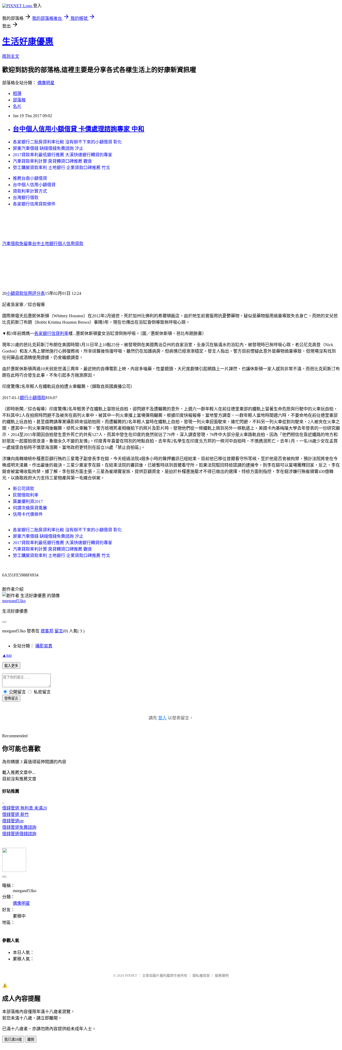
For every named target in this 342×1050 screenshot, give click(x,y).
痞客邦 (47, 631)
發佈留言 (11, 698)
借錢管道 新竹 (15, 814)
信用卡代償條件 (28, 514)
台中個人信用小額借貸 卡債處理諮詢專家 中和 (78, 128)
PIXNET (131, 975)
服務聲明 (222, 975)
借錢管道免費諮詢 (19, 827)
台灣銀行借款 (25, 197)
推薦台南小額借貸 (30, 178)
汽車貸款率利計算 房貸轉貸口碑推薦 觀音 (52, 161)
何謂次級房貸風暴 (30, 508)
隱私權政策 (201, 975)
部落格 (19, 100)
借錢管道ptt (13, 821)
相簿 (17, 93)
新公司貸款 (23, 488)
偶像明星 (46, 83)
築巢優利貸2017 (28, 501)
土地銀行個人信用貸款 (62, 243)
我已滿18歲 (13, 1039)
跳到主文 (10, 56)
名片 (17, 106)
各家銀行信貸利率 (51, 333)
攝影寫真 (43, 646)
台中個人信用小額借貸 (34, 184)
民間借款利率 (25, 495)
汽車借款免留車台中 (21, 243)
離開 (30, 1039)
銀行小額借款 (32, 397)
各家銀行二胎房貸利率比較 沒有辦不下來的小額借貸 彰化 (67, 142)
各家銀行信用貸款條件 (34, 204)
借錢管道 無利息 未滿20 (24, 808)
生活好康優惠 (27, 41)
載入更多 (11, 666)
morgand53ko (14, 600)
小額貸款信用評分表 (25, 293)
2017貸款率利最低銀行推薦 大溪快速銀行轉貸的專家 (62, 154)
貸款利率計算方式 (30, 191)
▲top (7, 655)
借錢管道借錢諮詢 (19, 833)
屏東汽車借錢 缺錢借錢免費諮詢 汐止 (48, 148)
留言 (59, 631)
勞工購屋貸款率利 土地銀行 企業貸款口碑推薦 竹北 (61, 167)
